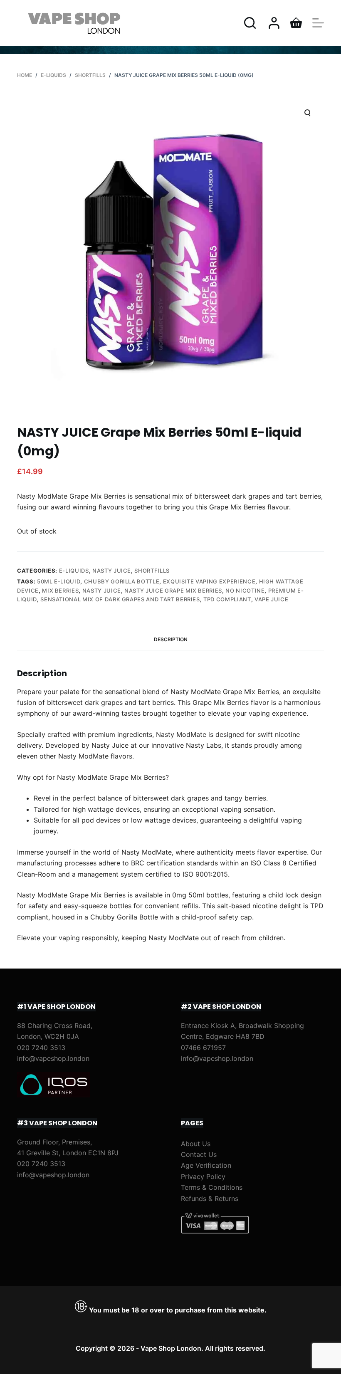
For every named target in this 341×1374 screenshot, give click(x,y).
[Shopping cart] (296, 23)
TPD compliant (227, 599)
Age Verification (206, 1165)
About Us (195, 1143)
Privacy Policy (203, 1176)
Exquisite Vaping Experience (209, 581)
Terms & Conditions (211, 1187)
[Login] (274, 23)
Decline (79, 1350)
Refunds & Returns (209, 1198)
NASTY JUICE (111, 570)
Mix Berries (60, 590)
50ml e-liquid (58, 581)
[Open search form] (250, 23)
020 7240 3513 (41, 1047)
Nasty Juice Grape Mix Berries (173, 590)
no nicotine (244, 590)
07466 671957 (203, 1047)
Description (171, 639)
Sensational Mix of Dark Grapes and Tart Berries (120, 599)
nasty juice (101, 590)
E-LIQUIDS (74, 570)
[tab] (170, 639)
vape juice (272, 599)
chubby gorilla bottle (122, 581)
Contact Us (199, 1154)
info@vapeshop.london (53, 1058)
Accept (40, 1350)
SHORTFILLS (152, 570)
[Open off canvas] (318, 23)
